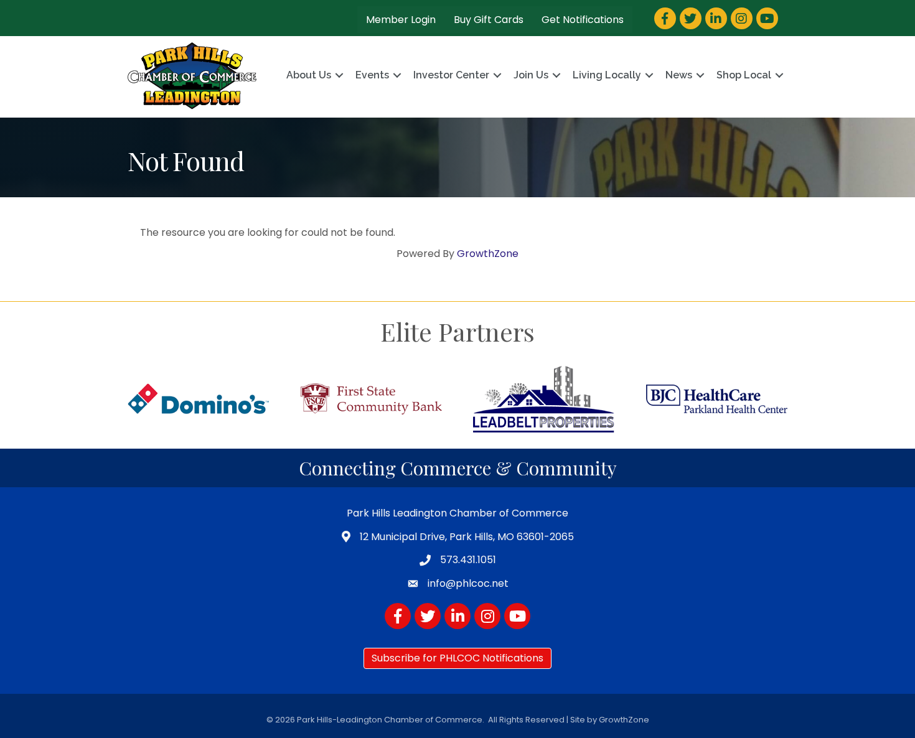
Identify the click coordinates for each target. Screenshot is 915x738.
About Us (308, 75)
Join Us (531, 75)
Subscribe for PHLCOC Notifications (457, 658)
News (678, 75)
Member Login (401, 19)
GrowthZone (487, 253)
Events (372, 75)
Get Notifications (583, 19)
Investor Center (451, 75)
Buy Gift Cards (488, 19)
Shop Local (743, 75)
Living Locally (607, 75)
